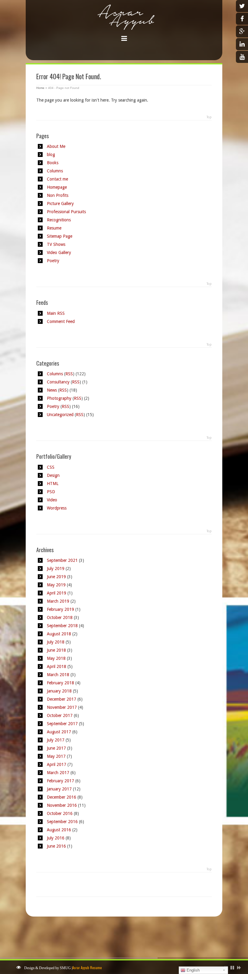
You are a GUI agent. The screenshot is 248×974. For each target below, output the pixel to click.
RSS (69, 373)
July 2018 (55, 642)
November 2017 (62, 707)
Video (52, 499)
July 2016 (55, 838)
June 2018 (56, 650)
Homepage (57, 187)
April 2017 (56, 764)
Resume (54, 228)
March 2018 (58, 674)
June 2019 (56, 576)
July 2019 (55, 568)
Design (53, 475)
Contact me (57, 179)
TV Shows (56, 244)
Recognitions (59, 219)
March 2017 (58, 772)
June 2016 (56, 846)
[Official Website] (124, 23)
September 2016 (62, 821)
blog (51, 154)
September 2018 (62, 625)
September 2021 (62, 560)
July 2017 (55, 740)
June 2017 (56, 748)
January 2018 (59, 691)
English (192, 970)
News (52, 390)
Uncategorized (60, 414)
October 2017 (60, 715)
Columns (55, 170)
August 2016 (59, 829)
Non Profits (57, 195)
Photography (59, 398)
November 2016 (62, 805)
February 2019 (60, 609)
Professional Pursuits (66, 211)
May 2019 (56, 584)
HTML (52, 483)
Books (52, 162)
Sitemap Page (59, 236)
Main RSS (56, 313)
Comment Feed (61, 321)
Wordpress (57, 508)
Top (209, 117)
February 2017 (60, 780)
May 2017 (56, 756)
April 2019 (56, 593)
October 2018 (60, 617)
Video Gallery (59, 252)
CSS (50, 467)
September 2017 (62, 723)
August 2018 (59, 633)
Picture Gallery (60, 203)
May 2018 (56, 658)
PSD (51, 491)
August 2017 (59, 731)
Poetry (53, 260)
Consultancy (58, 382)
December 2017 (61, 699)
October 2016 (60, 813)
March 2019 (58, 601)
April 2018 (56, 666)
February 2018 (60, 682)
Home (40, 88)
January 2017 (59, 789)
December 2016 (61, 797)
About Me (56, 146)
